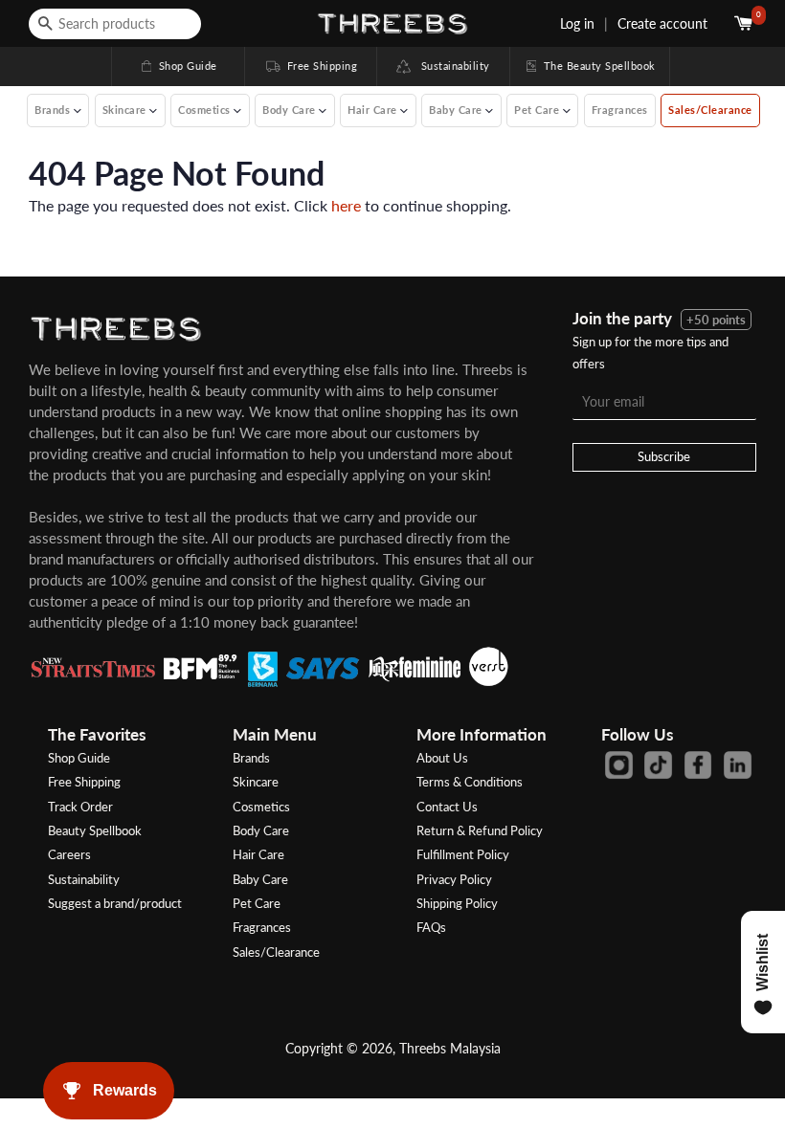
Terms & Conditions (469, 781)
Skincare (256, 781)
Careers (69, 854)
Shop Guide (178, 65)
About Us (442, 757)
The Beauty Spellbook (590, 65)
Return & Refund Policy (479, 830)
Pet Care (256, 903)
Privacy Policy (454, 879)
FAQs (431, 927)
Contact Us (447, 806)
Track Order (80, 806)
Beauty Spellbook (95, 830)
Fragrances (620, 109)
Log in (577, 23)
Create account (662, 23)
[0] (745, 23)
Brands (251, 757)
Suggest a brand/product (115, 903)
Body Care (261, 830)
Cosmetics (261, 806)
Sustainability (450, 65)
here (346, 205)
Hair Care (258, 854)
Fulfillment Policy (462, 854)
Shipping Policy (457, 903)
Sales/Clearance (710, 109)
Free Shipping (310, 65)
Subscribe (664, 456)
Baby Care (260, 879)
